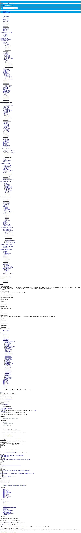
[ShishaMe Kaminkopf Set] (5, 464)
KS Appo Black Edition (9, 211)
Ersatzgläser (5, 252)
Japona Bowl (5, 206)
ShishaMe (7, 269)
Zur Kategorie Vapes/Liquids (5, 148)
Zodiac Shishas (6, 97)
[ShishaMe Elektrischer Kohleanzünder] (8, 470)
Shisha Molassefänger (7, 268)
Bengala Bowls (6, 201)
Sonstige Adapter (8, 266)
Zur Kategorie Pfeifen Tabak (5, 163)
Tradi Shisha (5, 94)
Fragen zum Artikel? (6, 434)
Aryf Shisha (5, 59)
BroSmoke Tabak (6, 126)
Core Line (7, 129)
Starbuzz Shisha (6, 100)
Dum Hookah (5, 71)
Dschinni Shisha (6, 99)
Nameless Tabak (6, 140)
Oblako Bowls (5, 214)
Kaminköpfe (5, 208)
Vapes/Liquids (5, 379)
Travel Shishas (5, 93)
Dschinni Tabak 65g (6, 169)
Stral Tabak (5, 143)
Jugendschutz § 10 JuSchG (8, 510)
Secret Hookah (5, 43)
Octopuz (4, 221)
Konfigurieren (13, 531)
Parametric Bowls (6, 198)
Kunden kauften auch (4, 455)
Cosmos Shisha (8, 45)
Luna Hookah (5, 87)
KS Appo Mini (8, 212)
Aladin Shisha (5, 51)
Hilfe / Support (5, 501)
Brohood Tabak (6, 125)
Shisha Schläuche (6, 383)
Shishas (4, 337)
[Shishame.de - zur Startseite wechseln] (7, 3)
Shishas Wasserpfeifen (7, 496)
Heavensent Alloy (8, 76)
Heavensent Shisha (6, 74)
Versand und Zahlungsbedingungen (9, 507)
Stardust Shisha (8, 50)
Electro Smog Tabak (6, 131)
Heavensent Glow (8, 78)
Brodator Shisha (6, 60)
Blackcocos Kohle (8, 187)
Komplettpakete (6, 339)
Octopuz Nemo (8, 86)
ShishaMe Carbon (8, 241)
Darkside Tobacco (6, 128)
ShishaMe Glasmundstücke (10, 240)
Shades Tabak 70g (6, 176)
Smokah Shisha (6, 92)
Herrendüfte (5, 34)
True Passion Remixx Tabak (8, 179)
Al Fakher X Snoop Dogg (8, 105)
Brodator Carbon (8, 61)
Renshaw (7, 261)
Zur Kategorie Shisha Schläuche (6, 227)
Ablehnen (2, 531)
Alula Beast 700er (8, 57)
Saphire (4, 223)
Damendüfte (5, 35)
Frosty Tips (7, 237)
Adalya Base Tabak (6, 166)
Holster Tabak (5, 132)
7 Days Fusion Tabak (7, 165)
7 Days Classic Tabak (7, 111)
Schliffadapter (7, 265)
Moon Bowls (5, 213)
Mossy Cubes (7, 184)
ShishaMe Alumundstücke (10, 242)
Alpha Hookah (5, 53)
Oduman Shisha (6, 83)
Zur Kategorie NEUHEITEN (6, 39)
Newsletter (5, 511)
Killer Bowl (7, 220)
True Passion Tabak (6, 145)
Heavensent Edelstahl (9, 79)
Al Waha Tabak (6, 114)
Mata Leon (5, 89)
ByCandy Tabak (6, 106)
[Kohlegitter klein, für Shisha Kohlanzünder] (9, 473)
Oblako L (7, 215)
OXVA (4, 159)
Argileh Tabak (5, 120)
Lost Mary (7, 154)
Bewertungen (9, 408)
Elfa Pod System (8, 157)
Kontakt (4, 506)
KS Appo (4, 210)
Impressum (5, 504)
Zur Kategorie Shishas (4, 40)
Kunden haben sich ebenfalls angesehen (16, 455)
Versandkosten (23, 526)
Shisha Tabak (5, 340)
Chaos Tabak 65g (6, 168)
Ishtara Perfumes (6, 334)
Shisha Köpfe (5, 382)
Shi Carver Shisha (6, 91)
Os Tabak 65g (5, 177)
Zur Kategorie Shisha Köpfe (5, 196)
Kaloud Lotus (5, 207)
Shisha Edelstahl (6, 490)
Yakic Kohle (7, 193)
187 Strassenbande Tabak (7, 110)
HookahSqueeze (6, 133)
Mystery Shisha (8, 46)
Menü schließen (6, 330)
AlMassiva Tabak (6, 113)
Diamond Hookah (6, 70)
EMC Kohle (7, 189)
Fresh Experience (8, 117)
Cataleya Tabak (6, 107)
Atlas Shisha (5, 42)
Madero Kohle (8, 191)
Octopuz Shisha (6, 84)
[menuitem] (42, 5)
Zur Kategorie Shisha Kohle (5, 181)
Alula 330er (7, 55)
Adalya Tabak (5, 112)
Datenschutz (5, 508)
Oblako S (7, 218)
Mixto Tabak (5, 172)
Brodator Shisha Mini (9, 67)
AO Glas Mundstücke (9, 234)
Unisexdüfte (5, 36)
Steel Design (7, 48)
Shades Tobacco (6, 142)
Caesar (6, 271)
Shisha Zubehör (6, 385)
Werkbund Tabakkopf (7, 225)
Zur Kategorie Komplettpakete (6, 102)
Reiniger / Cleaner (6, 263)
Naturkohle (5, 183)
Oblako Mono (7, 219)
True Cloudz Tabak (6, 178)
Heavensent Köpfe (6, 203)
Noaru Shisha (5, 262)
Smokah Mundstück (9, 239)
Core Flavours (8, 116)
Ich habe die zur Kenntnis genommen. (14, 452)
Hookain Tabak (6, 134)
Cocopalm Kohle (8, 188)
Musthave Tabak (6, 139)
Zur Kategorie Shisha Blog (5, 276)
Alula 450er (7, 56)
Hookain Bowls (6, 204)
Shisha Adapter (6, 264)
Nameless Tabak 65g (7, 174)
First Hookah (5, 72)
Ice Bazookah (7, 235)
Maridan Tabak (6, 136)
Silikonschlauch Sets (7, 229)
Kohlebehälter (5, 257)
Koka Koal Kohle (8, 190)
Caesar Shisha (5, 68)
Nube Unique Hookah (7, 90)
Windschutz (5, 274)
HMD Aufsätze (6, 205)
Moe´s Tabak (5, 137)
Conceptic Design (6, 202)
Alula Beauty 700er (9, 58)
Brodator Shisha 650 (9, 64)
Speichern (2, 454)
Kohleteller (5, 255)
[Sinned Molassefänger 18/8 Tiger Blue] (8, 459)
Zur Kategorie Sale (4, 38)
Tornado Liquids (6, 161)
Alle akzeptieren (7, 531)
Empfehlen (6, 404)
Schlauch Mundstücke (7, 231)
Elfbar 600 (7, 156)
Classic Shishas (6, 69)
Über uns (4, 502)
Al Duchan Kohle (8, 186)
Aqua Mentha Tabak (7, 121)
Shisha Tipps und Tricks (7, 512)
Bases (6, 119)
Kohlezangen (5, 256)
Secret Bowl (5, 222)
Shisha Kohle (5, 381)
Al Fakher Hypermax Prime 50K (9, 150)
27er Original (5, 108)
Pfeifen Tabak (5, 380)
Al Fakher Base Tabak (7, 167)
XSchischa (7, 259)
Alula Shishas (5, 54)
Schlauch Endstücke (9, 267)
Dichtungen (5, 251)
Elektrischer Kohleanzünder (8, 246)
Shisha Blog (5, 386)
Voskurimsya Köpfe (6, 224)
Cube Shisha (7, 75)
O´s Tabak (5, 141)
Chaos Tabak (5, 127)
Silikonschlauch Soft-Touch (8, 230)
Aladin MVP (7, 52)
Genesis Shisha (6, 73)
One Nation (7, 192)
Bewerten (2, 404)
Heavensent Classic (9, 77)
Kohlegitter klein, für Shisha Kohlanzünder (26, 473)
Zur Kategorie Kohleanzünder (6, 244)
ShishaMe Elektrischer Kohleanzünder (23, 470)
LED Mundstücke (8, 238)
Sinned (6, 272)
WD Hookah (5, 95)
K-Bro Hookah (6, 81)
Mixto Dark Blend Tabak (7, 173)
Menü (4, 5)
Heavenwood (5, 80)
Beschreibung (3, 408)
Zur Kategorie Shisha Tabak (5, 103)
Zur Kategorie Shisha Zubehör (6, 249)
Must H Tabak (5, 138)
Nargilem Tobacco (6, 146)
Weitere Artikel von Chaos (8, 435)
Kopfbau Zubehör (6, 209)
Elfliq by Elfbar (6, 158)
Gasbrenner (5, 247)
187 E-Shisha (5, 151)
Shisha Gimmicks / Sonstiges (8, 273)
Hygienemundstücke (7, 253)
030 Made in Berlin (6, 109)
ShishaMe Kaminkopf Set (16, 464)
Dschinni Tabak (6, 130)
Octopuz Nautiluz (8, 85)
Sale (3, 335)
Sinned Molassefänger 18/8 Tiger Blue (23, 459)
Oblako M (7, 217)
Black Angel (7, 194)
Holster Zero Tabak (6, 171)
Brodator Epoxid (8, 63)
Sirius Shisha (7, 47)
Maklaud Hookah (6, 88)
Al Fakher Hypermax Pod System (9, 152)
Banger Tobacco (6, 123)
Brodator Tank (8, 62)
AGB (4, 503)
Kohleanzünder (6, 384)
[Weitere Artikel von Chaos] (2, 392)
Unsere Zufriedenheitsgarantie (8, 513)
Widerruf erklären (6, 514)
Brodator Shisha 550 (9, 66)
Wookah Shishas (6, 96)
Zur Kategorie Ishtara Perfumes (6, 32)
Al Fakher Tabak (6, 115)
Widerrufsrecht (5, 509)
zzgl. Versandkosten (9, 398)
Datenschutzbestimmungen (12, 452)
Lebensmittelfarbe (6, 258)
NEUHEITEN (5, 336)
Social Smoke (5, 144)
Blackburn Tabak (6, 124)
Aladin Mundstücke (9, 232)
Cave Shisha (7, 44)
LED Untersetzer (6, 254)
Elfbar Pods (5, 153)
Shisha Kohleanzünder (7, 492)
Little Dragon (7, 233)
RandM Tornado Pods (7, 160)
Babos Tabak (5, 122)
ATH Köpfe (5, 200)
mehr (35, 410)
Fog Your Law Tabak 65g (8, 170)
